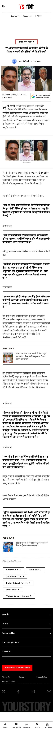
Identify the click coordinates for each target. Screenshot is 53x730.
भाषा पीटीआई (24, 61)
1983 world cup (14, 576)
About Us (6, 677)
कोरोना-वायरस (34, 570)
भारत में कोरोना (11, 589)
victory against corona (17, 596)
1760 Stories (37, 61)
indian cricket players (17, 583)
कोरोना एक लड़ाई (25, 42)
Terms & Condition (9, 681)
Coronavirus (12, 570)
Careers (22, 677)
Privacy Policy (41, 677)
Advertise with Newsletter (17, 667)
